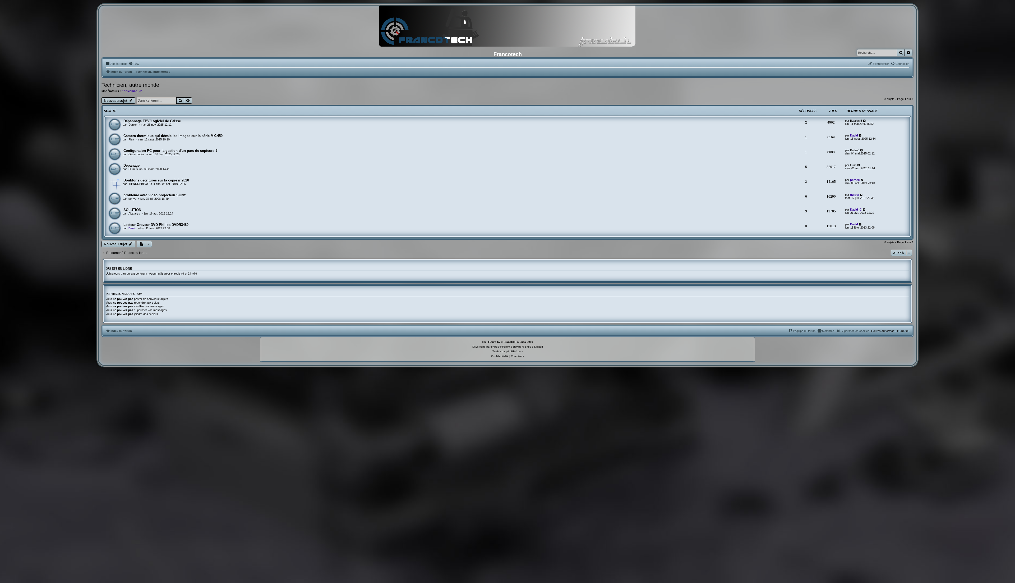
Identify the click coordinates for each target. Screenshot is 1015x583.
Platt (131, 139)
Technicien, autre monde (130, 85)
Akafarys (134, 213)
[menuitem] (134, 64)
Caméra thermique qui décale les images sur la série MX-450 (173, 136)
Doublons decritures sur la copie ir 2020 (156, 180)
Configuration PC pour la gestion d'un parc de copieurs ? (170, 151)
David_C (856, 209)
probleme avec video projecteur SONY (154, 195)
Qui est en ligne (119, 268)
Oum (131, 169)
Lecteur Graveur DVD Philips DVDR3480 (155, 225)
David (854, 135)
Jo (140, 91)
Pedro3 (854, 150)
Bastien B (856, 120)
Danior (132, 124)
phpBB (495, 346)
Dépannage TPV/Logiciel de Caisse (152, 121)
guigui (854, 194)
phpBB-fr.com (514, 351)
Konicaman (129, 91)
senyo (132, 198)
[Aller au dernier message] (864, 120)
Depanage (131, 165)
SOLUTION (132, 210)
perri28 (855, 179)
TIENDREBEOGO (140, 183)
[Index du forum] (507, 27)
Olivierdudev (136, 154)
